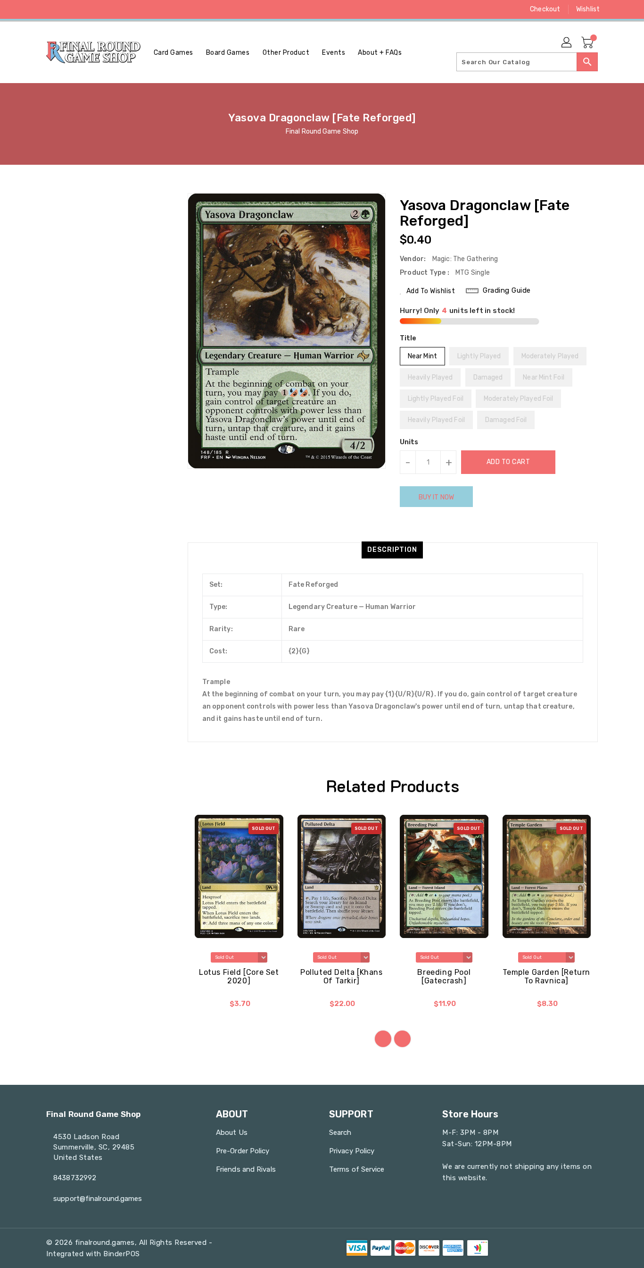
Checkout (545, 9)
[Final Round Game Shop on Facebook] (33, 9)
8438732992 (74, 1178)
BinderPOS (121, 1254)
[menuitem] (173, 52)
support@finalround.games (97, 1198)
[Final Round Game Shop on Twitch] (105, 9)
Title (408, 338)
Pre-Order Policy (243, 1151)
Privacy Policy (351, 1151)
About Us (232, 1132)
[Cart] (588, 43)
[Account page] (567, 43)
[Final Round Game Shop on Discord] (87, 9)
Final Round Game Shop (322, 131)
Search (340, 1132)
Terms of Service (357, 1169)
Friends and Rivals (246, 1169)
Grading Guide (507, 290)
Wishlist (588, 9)
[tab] (392, 549)
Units (409, 442)
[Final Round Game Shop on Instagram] (69, 9)
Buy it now (436, 497)
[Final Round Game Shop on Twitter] (51, 9)
